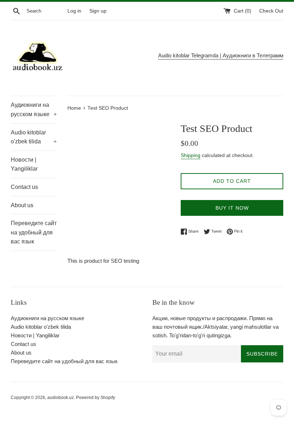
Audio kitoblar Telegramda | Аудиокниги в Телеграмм (220, 55)
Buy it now (232, 208)
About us (22, 205)
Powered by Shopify (95, 397)
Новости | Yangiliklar (24, 164)
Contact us (24, 187)
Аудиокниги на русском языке (34, 109)
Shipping (190, 155)
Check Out (271, 11)
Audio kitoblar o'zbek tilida (34, 137)
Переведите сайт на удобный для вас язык (34, 232)
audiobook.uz (60, 397)
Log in (74, 11)
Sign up (97, 11)
